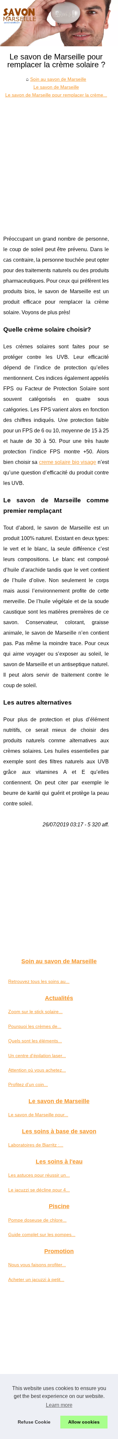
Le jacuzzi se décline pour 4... (39, 1189)
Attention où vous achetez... (37, 1070)
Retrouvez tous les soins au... (38, 981)
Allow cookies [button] (84, 1422)
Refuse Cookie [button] (34, 1422)
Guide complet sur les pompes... (41, 1234)
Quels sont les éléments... (35, 1040)
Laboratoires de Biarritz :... (35, 1144)
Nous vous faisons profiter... (37, 1264)
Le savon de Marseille (56, 87)
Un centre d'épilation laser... (37, 1055)
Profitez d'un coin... (28, 1084)
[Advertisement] (59, 161)
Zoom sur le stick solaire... (35, 1011)
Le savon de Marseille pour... (38, 1114)
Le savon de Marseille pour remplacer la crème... (56, 95)
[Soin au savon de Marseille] (59, 23)
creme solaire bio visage (67, 462)
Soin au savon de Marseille (58, 79)
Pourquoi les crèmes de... (34, 1026)
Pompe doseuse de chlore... (37, 1220)
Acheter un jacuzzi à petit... (36, 1279)
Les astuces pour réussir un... (39, 1175)
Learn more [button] (59, 1405)
